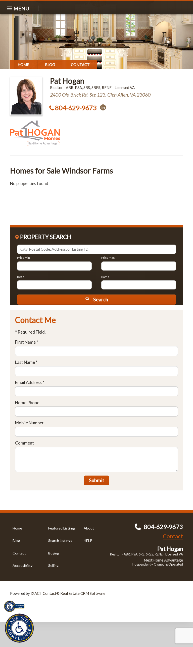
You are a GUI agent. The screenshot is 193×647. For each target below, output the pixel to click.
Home (23, 64)
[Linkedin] (103, 107)
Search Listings (60, 540)
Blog (50, 64)
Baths (105, 277)
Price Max (108, 257)
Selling (53, 565)
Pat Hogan (67, 80)
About (89, 528)
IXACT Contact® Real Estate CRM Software (68, 593)
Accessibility (22, 565)
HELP (88, 540)
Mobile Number (29, 422)
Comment (24, 443)
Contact (80, 64)
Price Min (23, 257)
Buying (53, 553)
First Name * (26, 342)
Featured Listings (62, 528)
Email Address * (29, 382)
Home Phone (27, 402)
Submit (96, 480)
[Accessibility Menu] (19, 628)
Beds (20, 277)
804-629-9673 (76, 107)
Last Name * (26, 362)
